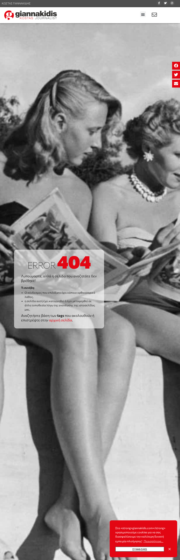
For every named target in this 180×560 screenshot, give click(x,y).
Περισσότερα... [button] (153, 541)
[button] (176, 66)
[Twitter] (165, 3)
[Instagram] (172, 3)
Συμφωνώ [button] (139, 549)
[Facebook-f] (159, 3)
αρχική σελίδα (60, 320)
